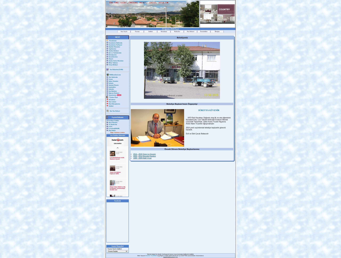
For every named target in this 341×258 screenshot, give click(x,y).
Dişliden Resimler (114, 47)
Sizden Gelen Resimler (116, 61)
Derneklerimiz (113, 57)
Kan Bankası (113, 91)
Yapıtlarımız (112, 49)
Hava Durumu (113, 122)
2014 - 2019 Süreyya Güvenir (144, 154)
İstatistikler (112, 87)
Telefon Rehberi (114, 51)
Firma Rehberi (113, 65)
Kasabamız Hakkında (115, 43)
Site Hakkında (113, 77)
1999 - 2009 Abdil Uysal (142, 158)
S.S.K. (111, 126)
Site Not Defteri (115, 111)
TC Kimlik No (113, 124)
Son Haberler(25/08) (116, 69)
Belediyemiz (113, 55)
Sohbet (111, 106)
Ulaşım (111, 59)
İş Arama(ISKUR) (114, 128)
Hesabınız (112, 99)
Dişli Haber (112, 130)
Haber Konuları (113, 81)
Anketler (111, 89)
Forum (111, 79)
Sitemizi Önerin (114, 85)
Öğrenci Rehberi (114, 93)
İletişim (111, 83)
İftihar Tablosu (113, 63)
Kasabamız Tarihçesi (115, 45)
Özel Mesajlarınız (114, 104)
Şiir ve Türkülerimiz (115, 53)
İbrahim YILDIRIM (151, 255)
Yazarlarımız (113, 95)
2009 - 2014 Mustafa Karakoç (144, 156)
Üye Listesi (112, 101)
